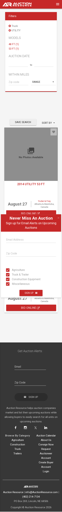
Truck (17, 449)
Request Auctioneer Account (46, 453)
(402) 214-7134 (31, 496)
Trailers (17, 453)
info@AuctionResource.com (41, 492)
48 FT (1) (14, 44)
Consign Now (46, 444)
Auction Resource (13, 492)
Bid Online (29, 213)
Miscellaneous (13, 284)
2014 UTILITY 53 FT (31, 184)
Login (46, 471)
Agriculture (13, 270)
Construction (17, 444)
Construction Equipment (13, 279)
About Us (46, 440)
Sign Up (29, 293)
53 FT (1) (14, 48)
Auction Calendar (46, 435)
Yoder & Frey (44, 201)
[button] (43, 82)
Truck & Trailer (13, 274)
